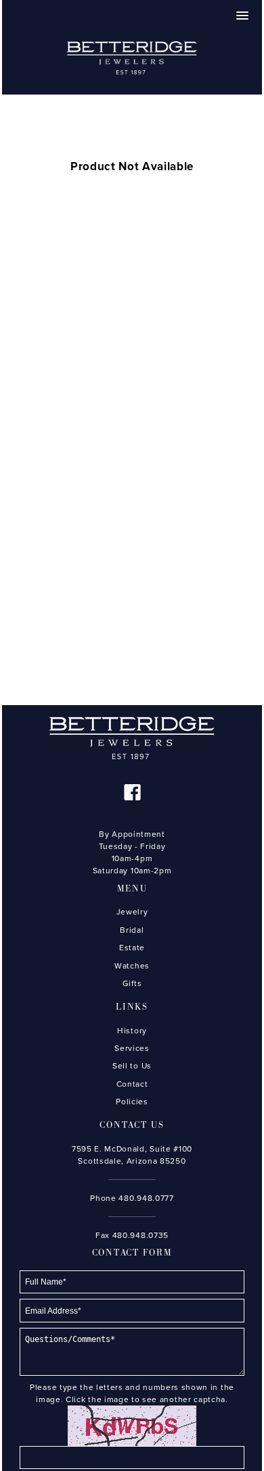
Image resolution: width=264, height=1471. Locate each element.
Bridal (132, 930)
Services (131, 1048)
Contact (132, 1084)
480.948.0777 (145, 1198)
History (132, 1030)
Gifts (132, 983)
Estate (132, 947)
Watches (132, 966)
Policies (132, 1101)
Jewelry (132, 912)
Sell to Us (132, 1065)
